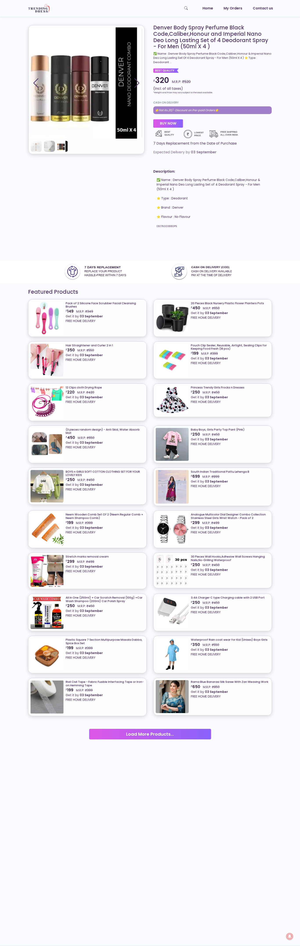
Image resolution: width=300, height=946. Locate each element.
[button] (137, 83)
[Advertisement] (132, 246)
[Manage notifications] (289, 936)
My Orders (233, 8)
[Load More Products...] (150, 728)
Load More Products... (150, 734)
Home (207, 8)
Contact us (263, 8)
